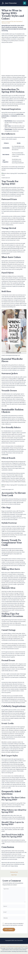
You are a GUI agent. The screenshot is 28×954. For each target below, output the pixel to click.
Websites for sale (4, 946)
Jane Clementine (11, 3)
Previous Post (14, 872)
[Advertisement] (14, 59)
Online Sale (25, 946)
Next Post (14, 874)
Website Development (15, 946)
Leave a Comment (6, 21)
